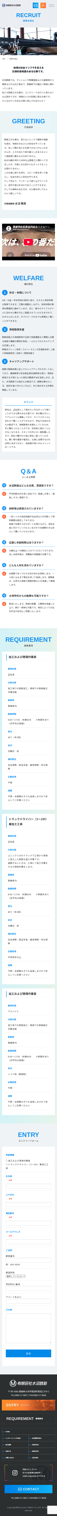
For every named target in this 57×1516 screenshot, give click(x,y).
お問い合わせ (10, 1458)
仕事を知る (35, 1445)
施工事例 (8, 1445)
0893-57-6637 (21, 1395)
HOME (8, 1432)
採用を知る (35, 1451)
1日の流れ (35, 1458)
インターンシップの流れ (13, 1438)
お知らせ (8, 1451)
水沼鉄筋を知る (37, 1438)
